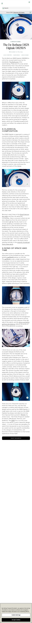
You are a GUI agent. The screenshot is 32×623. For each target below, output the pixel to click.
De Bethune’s (14, 62)
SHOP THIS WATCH (16, 438)
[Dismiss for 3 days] (30, 12)
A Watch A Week (15, 41)
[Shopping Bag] (30, 3)
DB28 (13, 420)
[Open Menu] (2, 3)
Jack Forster (7, 55)
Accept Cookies (16, 620)
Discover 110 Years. (19, 12)
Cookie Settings (16, 615)
